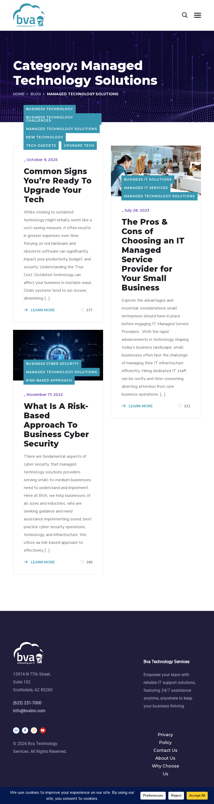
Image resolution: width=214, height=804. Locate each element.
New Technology (44, 137)
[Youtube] (43, 730)
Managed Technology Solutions (61, 129)
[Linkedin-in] (16, 730)
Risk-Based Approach (49, 380)
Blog (36, 94)
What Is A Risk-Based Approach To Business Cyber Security (56, 425)
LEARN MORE (42, 310)
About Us (165, 758)
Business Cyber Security (52, 364)
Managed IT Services (146, 188)
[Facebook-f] (25, 730)
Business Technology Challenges (49, 118)
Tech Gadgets (41, 145)
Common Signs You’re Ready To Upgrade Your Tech (58, 185)
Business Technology (49, 109)
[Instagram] (34, 730)
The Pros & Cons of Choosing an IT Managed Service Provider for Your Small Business (153, 255)
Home (19, 94)
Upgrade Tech (79, 145)
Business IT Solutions (148, 179)
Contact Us (165, 750)
